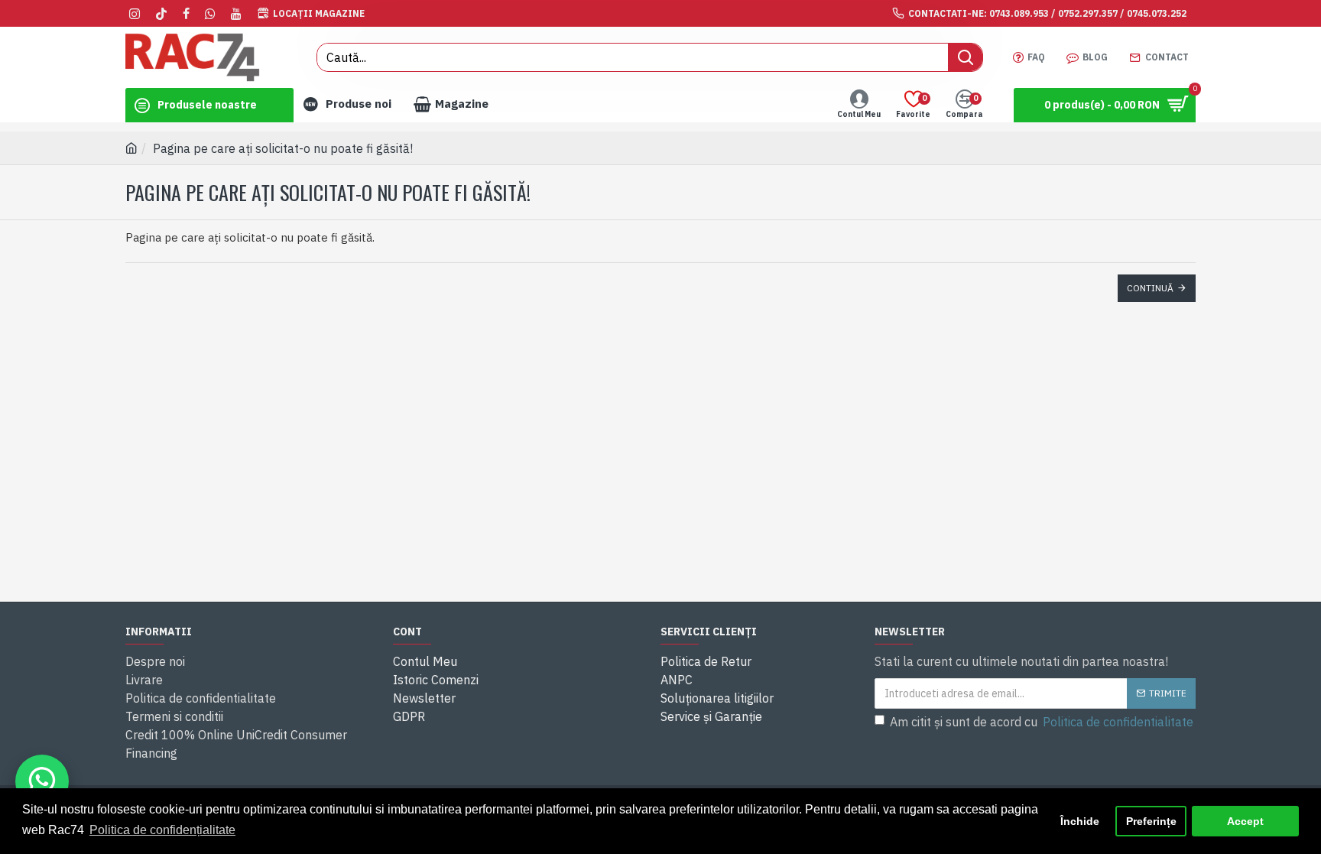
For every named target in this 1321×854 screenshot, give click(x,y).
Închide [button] (1079, 821)
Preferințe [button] (1151, 821)
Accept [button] (1245, 821)
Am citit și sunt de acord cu (1041, 721)
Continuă (1150, 288)
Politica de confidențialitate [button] (162, 829)
